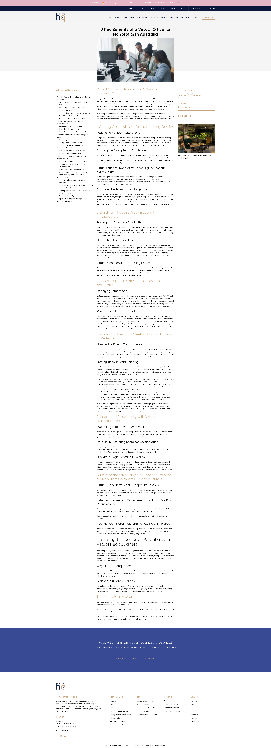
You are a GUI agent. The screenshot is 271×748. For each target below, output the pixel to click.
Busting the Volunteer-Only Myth (72, 126)
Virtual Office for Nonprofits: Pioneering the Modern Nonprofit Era (74, 114)
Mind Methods (159, 746)
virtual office (139, 99)
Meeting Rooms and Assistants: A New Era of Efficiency (74, 192)
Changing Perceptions (68, 140)
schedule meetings (127, 369)
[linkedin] (214, 8)
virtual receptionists (154, 273)
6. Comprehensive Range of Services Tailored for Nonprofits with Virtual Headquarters (72, 174)
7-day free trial (153, 609)
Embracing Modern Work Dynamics (73, 161)
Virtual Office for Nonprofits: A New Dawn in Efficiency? (74, 98)
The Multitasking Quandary (69, 129)
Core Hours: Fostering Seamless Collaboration (72, 165)
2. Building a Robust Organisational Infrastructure (71, 122)
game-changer (121, 109)
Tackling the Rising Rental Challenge (73, 110)
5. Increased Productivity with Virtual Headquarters (71, 157)
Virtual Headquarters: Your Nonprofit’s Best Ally (74, 181)
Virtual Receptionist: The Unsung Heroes (75, 132)
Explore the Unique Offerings (70, 199)
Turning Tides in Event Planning (71, 153)
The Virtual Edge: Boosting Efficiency (73, 169)
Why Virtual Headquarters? (69, 196)
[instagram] (210, 8)
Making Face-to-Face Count (70, 142)
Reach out (126, 616)
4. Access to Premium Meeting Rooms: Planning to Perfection (72, 146)
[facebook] (206, 8)
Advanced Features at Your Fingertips (74, 118)
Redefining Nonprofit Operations (72, 107)
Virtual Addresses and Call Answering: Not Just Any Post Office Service (76, 186)
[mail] (190, 107)
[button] (179, 143)
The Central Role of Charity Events (72, 151)
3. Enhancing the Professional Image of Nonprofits (72, 135)
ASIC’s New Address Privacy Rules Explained (195, 157)
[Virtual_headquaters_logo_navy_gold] (60, 14)
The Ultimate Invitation (66, 201)
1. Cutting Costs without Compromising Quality (72, 103)
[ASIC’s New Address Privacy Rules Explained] (196, 125)
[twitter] (182, 107)
